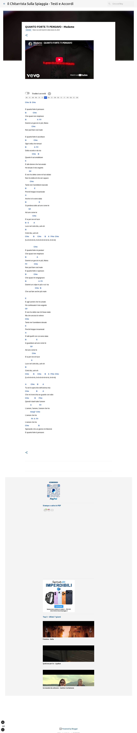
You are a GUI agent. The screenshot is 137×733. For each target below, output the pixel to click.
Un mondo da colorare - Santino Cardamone (58, 688)
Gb (71, 97)
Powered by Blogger (70, 729)
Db (48, 97)
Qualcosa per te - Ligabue (52, 663)
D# (55, 97)
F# (67, 97)
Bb (36, 97)
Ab (26, 97)
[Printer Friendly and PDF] (49, 511)
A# (33, 97)
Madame (28, 30)
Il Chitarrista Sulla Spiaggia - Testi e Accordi (40, 4)
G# (77, 97)
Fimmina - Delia (48, 639)
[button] (26, 35)
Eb (58, 97)
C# (45, 97)
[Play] (2, 722)
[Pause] (2, 729)
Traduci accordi (39, 93)
